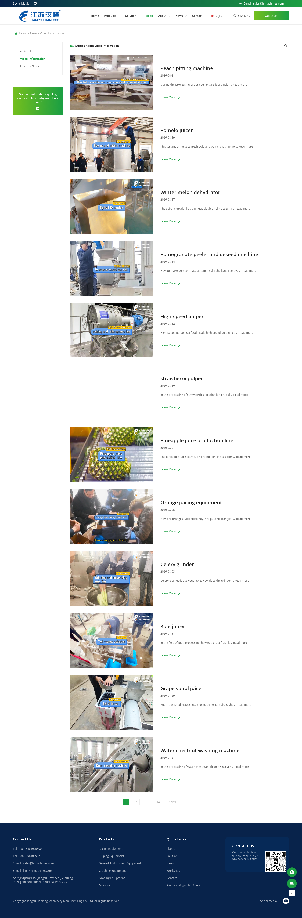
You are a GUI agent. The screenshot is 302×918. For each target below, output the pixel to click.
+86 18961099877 (30, 856)
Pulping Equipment (111, 856)
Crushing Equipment (112, 871)
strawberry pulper (181, 378)
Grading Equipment (112, 878)
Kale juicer (172, 626)
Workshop (173, 871)
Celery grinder (177, 564)
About (162, 16)
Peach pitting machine (186, 68)
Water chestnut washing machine (199, 750)
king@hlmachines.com (38, 871)
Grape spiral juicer (181, 688)
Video (149, 16)
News (179, 16)
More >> (104, 885)
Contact (197, 16)
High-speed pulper (182, 316)
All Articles (27, 51)
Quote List (271, 16)
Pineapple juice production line (196, 440)
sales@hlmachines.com (38, 863)
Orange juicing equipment (191, 502)
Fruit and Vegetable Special (184, 885)
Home (95, 16)
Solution (130, 16)
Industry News (29, 66)
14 (158, 802)
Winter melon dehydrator (190, 192)
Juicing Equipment (111, 849)
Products (110, 16)
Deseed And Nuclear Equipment (120, 863)
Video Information (33, 59)
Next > (172, 802)
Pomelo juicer (176, 130)
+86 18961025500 (30, 849)
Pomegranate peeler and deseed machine (209, 254)
